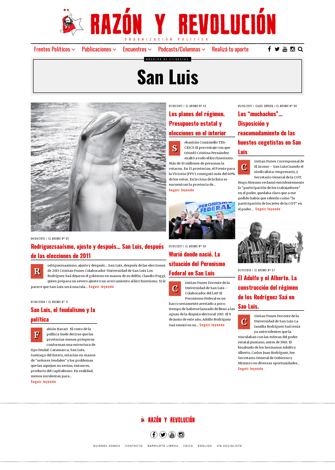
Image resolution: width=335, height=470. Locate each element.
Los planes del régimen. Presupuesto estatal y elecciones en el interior (197, 123)
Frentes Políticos (52, 48)
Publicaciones (96, 48)
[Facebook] (269, 49)
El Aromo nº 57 (265, 270)
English (205, 445)
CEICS (188, 445)
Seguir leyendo (101, 286)
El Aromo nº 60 (286, 106)
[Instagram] (292, 49)
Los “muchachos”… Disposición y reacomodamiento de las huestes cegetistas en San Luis (269, 132)
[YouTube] (285, 49)
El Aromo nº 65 (59, 238)
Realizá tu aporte (230, 48)
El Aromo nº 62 (196, 106)
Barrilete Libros (163, 445)
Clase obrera (264, 106)
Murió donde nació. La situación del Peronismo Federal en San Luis (197, 263)
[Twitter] (277, 49)
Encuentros (135, 48)
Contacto (134, 445)
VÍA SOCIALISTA (229, 445)
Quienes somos (106, 445)
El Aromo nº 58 (196, 246)
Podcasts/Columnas (179, 48)
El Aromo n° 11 (58, 302)
